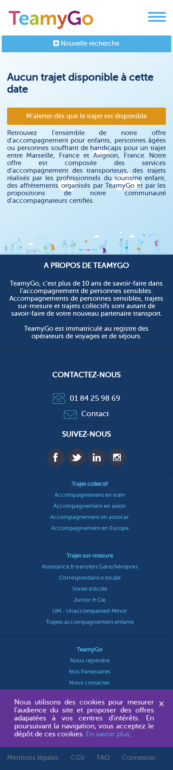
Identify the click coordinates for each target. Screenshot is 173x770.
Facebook (56, 457)
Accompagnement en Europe (90, 528)
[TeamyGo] (51, 18)
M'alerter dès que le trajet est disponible (86, 116)
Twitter (76, 457)
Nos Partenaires (89, 671)
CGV (78, 758)
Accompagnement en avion (89, 506)
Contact (95, 414)
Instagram (117, 457)
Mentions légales (33, 758)
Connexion (138, 758)
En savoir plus (108, 734)
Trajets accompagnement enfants (90, 622)
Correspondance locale (90, 577)
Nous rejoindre (90, 660)
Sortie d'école (89, 588)
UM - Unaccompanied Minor (89, 610)
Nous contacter (89, 682)
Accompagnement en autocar (89, 517)
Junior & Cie (90, 599)
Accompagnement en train (90, 494)
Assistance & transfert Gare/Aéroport (90, 566)
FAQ (103, 758)
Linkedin (97, 457)
